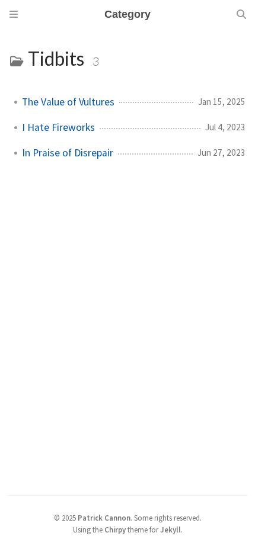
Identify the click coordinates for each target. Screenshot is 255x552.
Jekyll (170, 529)
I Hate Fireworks (58, 127)
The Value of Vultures (68, 101)
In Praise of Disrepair (67, 152)
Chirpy (115, 529)
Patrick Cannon (104, 517)
